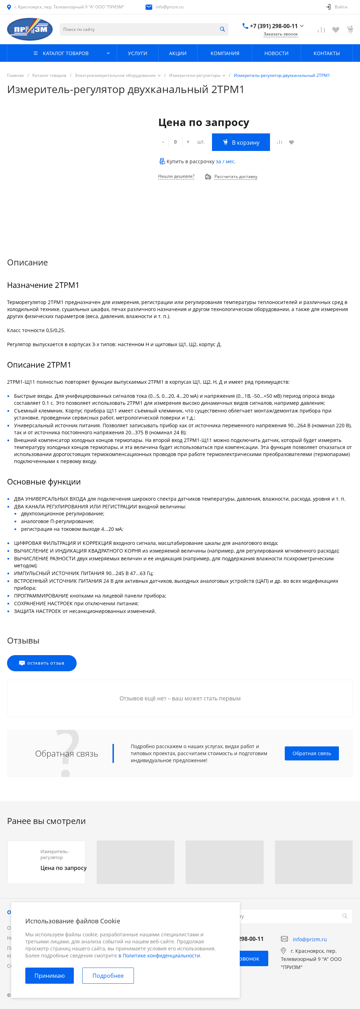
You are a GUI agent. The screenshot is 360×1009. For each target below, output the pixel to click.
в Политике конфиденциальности (159, 955)
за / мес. (226, 161)
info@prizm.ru (170, 7)
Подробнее (108, 976)
